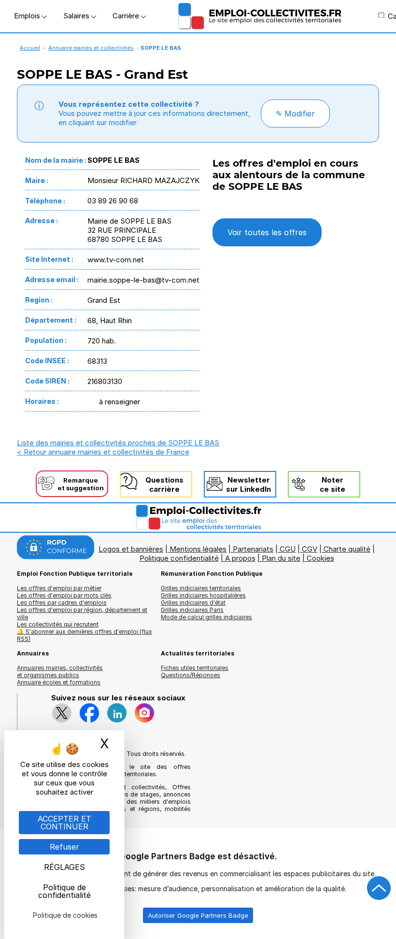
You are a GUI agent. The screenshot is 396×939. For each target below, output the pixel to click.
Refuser (64, 847)
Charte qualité (347, 549)
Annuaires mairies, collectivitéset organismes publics (60, 671)
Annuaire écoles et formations (58, 682)
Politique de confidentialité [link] (64, 891)
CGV (309, 549)
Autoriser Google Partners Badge (198, 915)
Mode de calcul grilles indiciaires (206, 617)
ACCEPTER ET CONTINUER (64, 822)
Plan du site (281, 558)
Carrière (127, 15)
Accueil (30, 47)
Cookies (320, 558)
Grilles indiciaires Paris (192, 609)
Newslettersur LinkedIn (248, 484)
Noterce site (332, 484)
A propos (240, 558)
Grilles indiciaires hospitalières (203, 595)
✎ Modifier (295, 113)
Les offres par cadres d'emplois (62, 602)
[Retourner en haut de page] (379, 888)
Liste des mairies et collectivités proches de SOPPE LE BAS (118, 442)
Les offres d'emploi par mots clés (64, 595)
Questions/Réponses (190, 675)
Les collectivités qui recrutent (58, 624)
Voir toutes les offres (267, 232)
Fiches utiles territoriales (194, 667)
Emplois (28, 15)
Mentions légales (198, 549)
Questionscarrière (164, 484)
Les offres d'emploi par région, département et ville (82, 613)
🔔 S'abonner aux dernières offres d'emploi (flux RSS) (84, 635)
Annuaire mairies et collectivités (91, 47)
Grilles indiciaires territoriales (201, 588)
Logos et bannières (131, 549)
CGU (288, 549)
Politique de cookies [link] (65, 915)
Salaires (77, 15)
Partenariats (253, 549)
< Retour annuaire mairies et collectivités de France (103, 451)
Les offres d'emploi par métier (59, 588)
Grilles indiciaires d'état (193, 602)
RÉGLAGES (64, 867)
